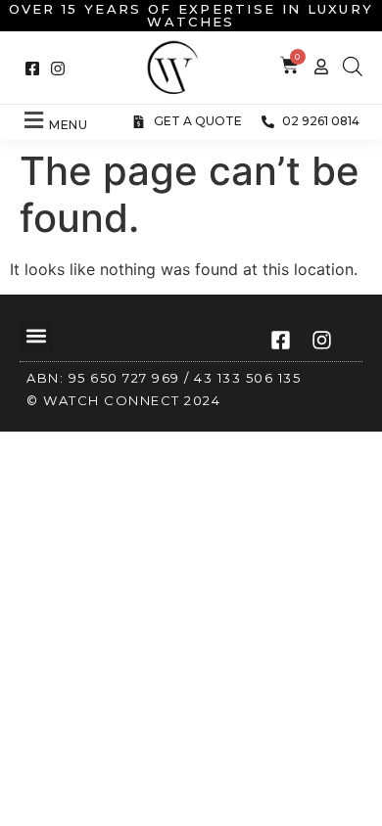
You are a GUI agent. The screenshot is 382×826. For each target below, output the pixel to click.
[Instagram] (58, 68)
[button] (54, 121)
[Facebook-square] (32, 68)
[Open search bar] (352, 66)
